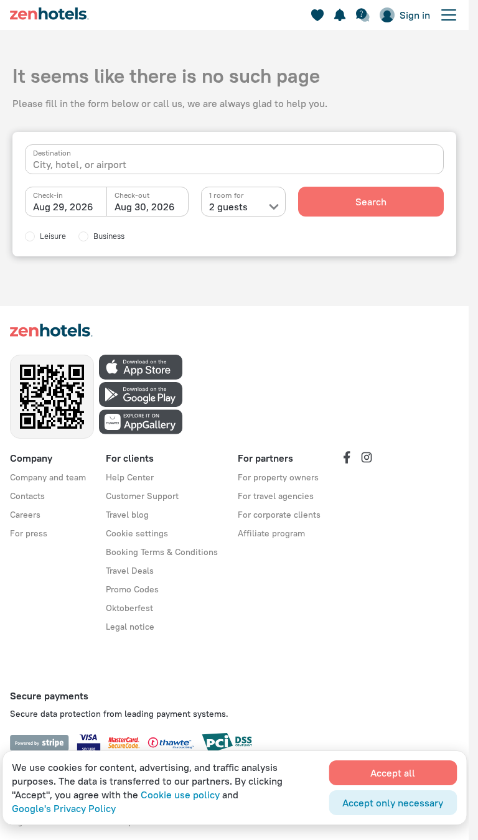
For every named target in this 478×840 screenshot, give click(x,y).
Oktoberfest (129, 608)
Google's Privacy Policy (64, 808)
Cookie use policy (180, 794)
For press (28, 533)
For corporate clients (279, 514)
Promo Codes (132, 589)
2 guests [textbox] (228, 206)
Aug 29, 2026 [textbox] (63, 206)
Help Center (130, 477)
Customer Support (142, 496)
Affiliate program (271, 533)
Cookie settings (137, 533)
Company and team (48, 477)
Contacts (27, 496)
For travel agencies (276, 496)
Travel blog (127, 514)
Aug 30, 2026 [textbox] (145, 206)
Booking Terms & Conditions (162, 552)
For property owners (278, 477)
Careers (25, 514)
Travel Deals (130, 570)
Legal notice (130, 626)
